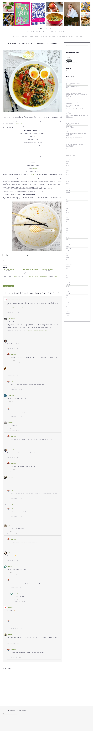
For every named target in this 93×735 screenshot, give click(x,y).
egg (67, 208)
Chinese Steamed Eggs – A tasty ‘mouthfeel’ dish (75, 102)
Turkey (67, 304)
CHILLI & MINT (46, 28)
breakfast (68, 170)
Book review (68, 168)
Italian (67, 228)
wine (67, 317)
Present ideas (68, 264)
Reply (18, 312)
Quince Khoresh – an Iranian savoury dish (74, 137)
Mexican (67, 241)
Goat (67, 221)
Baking (67, 161)
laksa (67, 232)
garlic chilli (34, 154)
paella (67, 253)
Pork (67, 259)
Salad (67, 277)
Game (67, 219)
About (17, 36)
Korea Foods (31, 174)
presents (68, 266)
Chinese (17, 276)
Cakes (67, 176)
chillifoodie (10, 607)
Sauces (67, 279)
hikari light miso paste (35, 151)
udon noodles (35, 168)
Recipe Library (25, 36)
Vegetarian (68, 313)
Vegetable (68, 311)
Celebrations (68, 179)
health (67, 223)
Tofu (67, 300)
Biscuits (67, 165)
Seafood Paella (69, 148)
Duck (67, 206)
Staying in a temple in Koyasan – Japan (73, 123)
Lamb (67, 235)
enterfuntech (11, 477)
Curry (67, 197)
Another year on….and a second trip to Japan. (74, 119)
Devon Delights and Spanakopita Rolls (73, 83)
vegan (67, 308)
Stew (67, 295)
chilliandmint (13, 354)
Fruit (67, 217)
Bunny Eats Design (12, 318)
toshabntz (10, 566)
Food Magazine (69, 212)
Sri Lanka (68, 293)
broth (14, 276)
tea (67, 297)
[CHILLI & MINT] (46, 14)
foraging (67, 215)
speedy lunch (40, 276)
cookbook (68, 194)
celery (67, 181)
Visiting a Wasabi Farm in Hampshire (72, 112)
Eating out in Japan (69, 126)
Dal (67, 199)
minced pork (68, 244)
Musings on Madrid (69, 89)
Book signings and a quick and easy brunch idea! (75, 141)
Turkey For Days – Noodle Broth (47, 269)
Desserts (68, 201)
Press (31, 36)
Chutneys (68, 192)
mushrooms (68, 246)
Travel (36, 36)
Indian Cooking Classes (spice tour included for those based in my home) (57, 36)
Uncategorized (69, 306)
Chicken (67, 183)
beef (67, 163)
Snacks (67, 286)
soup (36, 276)
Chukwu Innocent (11, 368)
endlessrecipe (11, 395)
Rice (67, 275)
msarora (9, 525)
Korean (67, 230)
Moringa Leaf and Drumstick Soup (72, 86)
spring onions (68, 291)
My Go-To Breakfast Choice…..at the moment (74, 105)
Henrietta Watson (12, 340)
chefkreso (10, 634)
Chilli (27, 276)
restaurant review (69, 273)
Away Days (68, 159)
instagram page (19, 123)
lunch (30, 276)
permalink (56, 276)
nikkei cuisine (68, 248)
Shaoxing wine (69, 282)
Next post (11, 286)
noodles (67, 250)
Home (12, 36)
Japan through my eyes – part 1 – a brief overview (75, 129)
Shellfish (68, 284)
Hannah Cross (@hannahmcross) (15, 299)
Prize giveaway (69, 270)
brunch (67, 174)
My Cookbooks (78, 36)
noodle (32, 276)
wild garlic (68, 315)
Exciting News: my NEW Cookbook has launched (75, 108)
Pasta (67, 255)
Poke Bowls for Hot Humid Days (72, 79)
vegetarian (45, 276)
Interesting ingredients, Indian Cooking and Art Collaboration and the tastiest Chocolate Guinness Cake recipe (76, 94)
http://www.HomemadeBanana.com (20, 307)
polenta (67, 257)
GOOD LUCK (10, 504)
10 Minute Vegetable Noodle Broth (8, 269)
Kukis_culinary (11, 552)
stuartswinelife (11, 449)
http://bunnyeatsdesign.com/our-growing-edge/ (37, 330)
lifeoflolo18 (10, 422)
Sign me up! (69, 60)
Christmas (68, 190)
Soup (67, 288)
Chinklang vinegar (69, 188)
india (67, 226)
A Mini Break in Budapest (71, 98)
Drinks (67, 203)
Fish (67, 210)
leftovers (68, 237)
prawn (67, 262)
